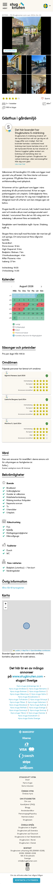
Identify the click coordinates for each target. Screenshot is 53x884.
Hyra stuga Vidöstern (37, 702)
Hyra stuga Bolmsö (37, 691)
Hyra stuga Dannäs (36, 713)
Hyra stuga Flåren (17, 702)
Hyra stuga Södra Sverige (29, 718)
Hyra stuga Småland (18, 689)
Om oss (27, 801)
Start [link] (27, 780)
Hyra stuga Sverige (37, 708)
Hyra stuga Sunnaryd (18, 710)
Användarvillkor (27, 811)
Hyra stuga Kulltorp (38, 705)
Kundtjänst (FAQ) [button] (27, 804)
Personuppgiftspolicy (28, 814)
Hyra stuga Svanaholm (28, 716)
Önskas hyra (27, 794)
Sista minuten (27, 786)
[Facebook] (27, 865)
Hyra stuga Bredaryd (18, 705)
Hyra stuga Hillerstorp (19, 694)
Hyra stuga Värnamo (38, 689)
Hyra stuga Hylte (38, 694)
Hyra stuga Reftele (18, 708)
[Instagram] (27, 869)
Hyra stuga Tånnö (18, 713)
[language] (47, 6)
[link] (27, 828)
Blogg (27, 808)
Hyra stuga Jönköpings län (28, 686)
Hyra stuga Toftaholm (18, 700)
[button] (5, 604)
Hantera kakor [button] (27, 817)
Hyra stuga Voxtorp (38, 710)
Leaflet (17, 650)
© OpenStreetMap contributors (39, 650)
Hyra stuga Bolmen (18, 691)
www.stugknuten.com (27, 676)
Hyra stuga (27, 783)
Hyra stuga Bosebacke (28, 697)
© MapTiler (25, 650)
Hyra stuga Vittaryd (38, 700)
